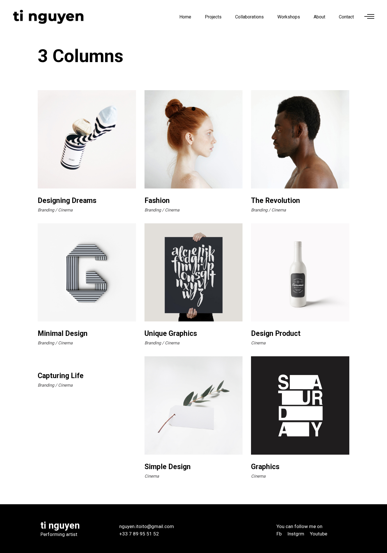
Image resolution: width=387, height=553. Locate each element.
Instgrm (295, 534)
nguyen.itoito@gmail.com (146, 526)
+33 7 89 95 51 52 (139, 534)
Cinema (65, 210)
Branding (46, 210)
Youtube (318, 534)
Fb (279, 534)
